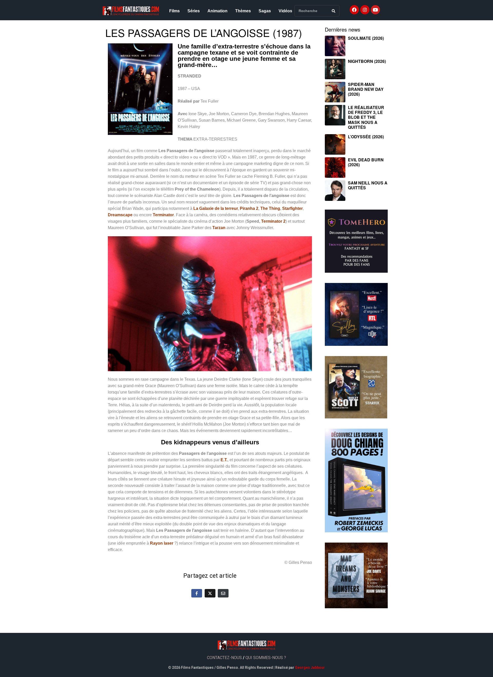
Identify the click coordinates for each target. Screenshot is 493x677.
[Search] (333, 10)
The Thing (270, 208)
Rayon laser (161, 543)
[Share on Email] (223, 593)
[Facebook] (354, 9)
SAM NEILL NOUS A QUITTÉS (367, 185)
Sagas (265, 11)
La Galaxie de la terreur (215, 208)
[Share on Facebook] (196, 593)
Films (174, 11)
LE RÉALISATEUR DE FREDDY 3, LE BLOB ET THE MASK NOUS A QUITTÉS (366, 117)
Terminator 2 (273, 221)
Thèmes (243, 11)
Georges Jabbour (310, 667)
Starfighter (292, 208)
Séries (193, 11)
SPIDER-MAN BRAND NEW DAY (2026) (366, 89)
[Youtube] (375, 9)
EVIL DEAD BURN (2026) (366, 162)
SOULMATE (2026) (366, 38)
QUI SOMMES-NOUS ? (265, 657)
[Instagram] (364, 9)
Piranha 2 (249, 208)
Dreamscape (120, 215)
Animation (217, 11)
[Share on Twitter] (210, 593)
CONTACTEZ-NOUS (224, 657)
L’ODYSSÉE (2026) (366, 137)
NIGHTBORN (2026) (367, 61)
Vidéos (285, 11)
